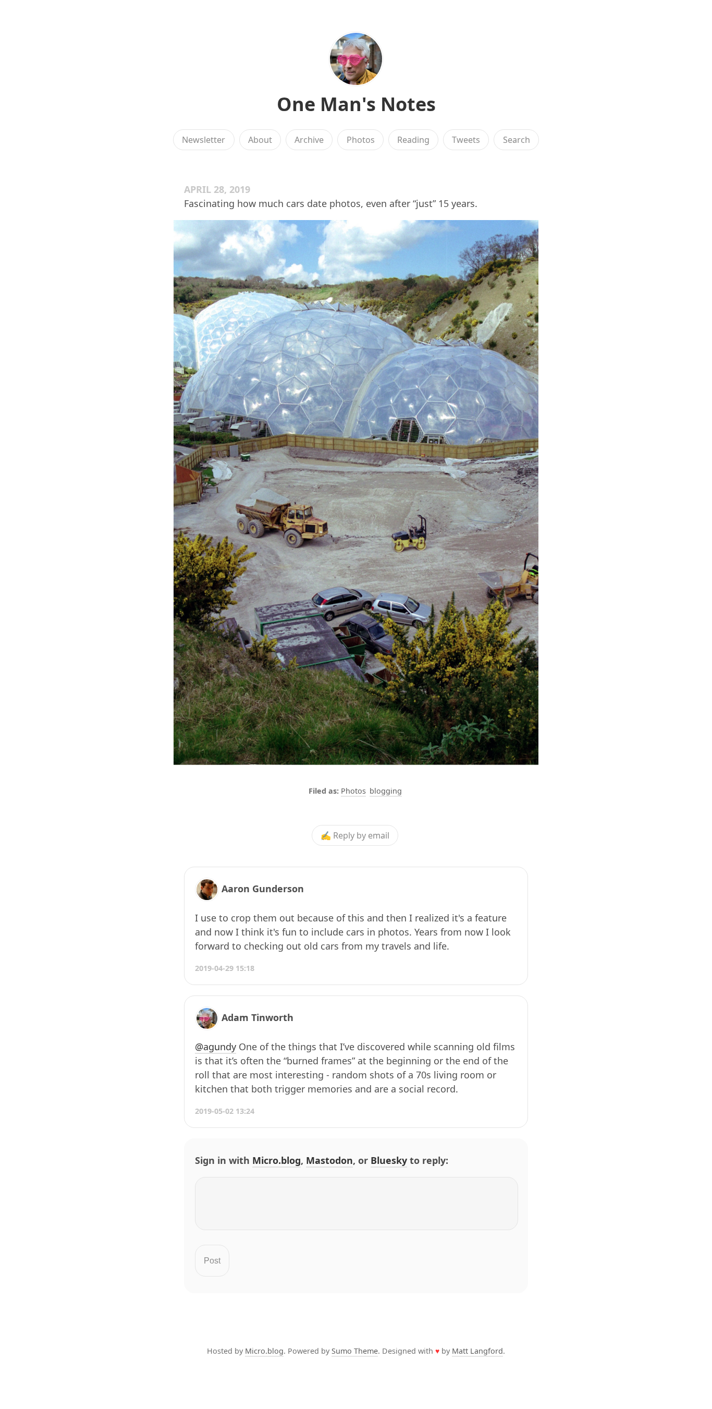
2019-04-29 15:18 (224, 968)
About (260, 139)
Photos (361, 139)
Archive (309, 139)
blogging (386, 791)
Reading (413, 139)
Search (516, 139)
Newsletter (203, 139)
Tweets (466, 139)
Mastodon (329, 1160)
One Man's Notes (356, 104)
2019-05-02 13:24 (224, 1111)
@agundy (215, 1046)
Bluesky (389, 1160)
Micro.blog (276, 1160)
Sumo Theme (355, 1351)
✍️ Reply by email (355, 835)
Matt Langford (477, 1351)
